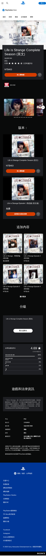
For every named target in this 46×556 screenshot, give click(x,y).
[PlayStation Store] (10, 10)
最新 (4, 17)
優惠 (16, 17)
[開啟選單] (2, 3)
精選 (10, 17)
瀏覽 (31, 17)
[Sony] (41, 555)
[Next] (43, 107)
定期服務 (24, 17)
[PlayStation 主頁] (23, 3)
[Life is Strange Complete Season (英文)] (19, 107)
